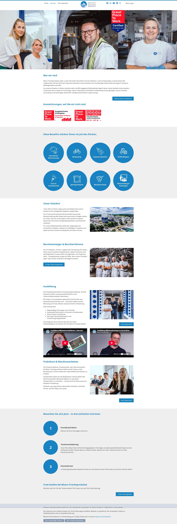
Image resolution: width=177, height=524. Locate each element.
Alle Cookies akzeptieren (75, 521)
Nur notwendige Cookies (53, 521)
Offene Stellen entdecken (123, 99)
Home (46, 3)
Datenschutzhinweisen (103, 517)
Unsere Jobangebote (125, 494)
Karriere (53, 3)
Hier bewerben (63, 3)
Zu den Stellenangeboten (54, 264)
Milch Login (130, 3)
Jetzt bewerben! (126, 324)
